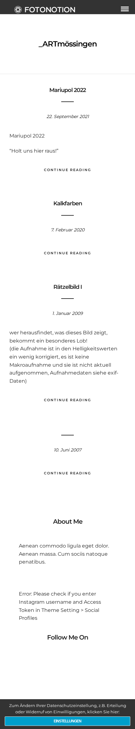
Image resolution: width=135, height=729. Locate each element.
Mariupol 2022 (67, 90)
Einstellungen (67, 721)
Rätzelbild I (67, 287)
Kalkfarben (67, 203)
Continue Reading (67, 170)
